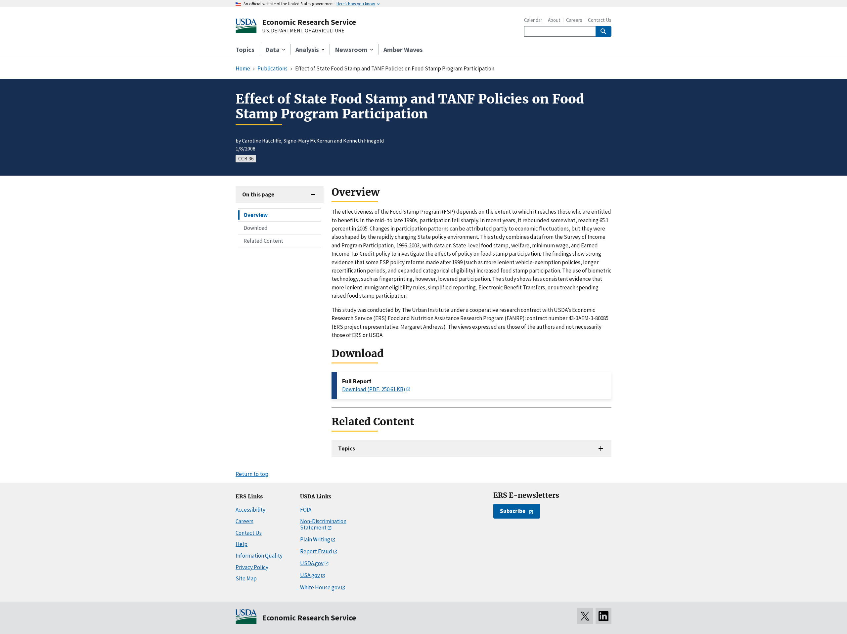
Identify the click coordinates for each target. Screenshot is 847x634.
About (554, 20)
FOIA (305, 509)
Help (241, 544)
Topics (245, 49)
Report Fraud (316, 551)
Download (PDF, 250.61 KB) (373, 389)
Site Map (246, 578)
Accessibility (250, 509)
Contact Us (599, 20)
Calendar (533, 20)
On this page (258, 194)
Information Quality (259, 555)
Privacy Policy (252, 567)
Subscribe (512, 511)
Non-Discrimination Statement (323, 524)
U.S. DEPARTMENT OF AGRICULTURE (303, 31)
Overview (256, 215)
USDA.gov (312, 563)
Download (256, 228)
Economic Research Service (309, 22)
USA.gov (310, 575)
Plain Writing (315, 539)
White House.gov (320, 587)
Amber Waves (403, 49)
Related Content (263, 240)
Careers (574, 20)
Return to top (252, 474)
